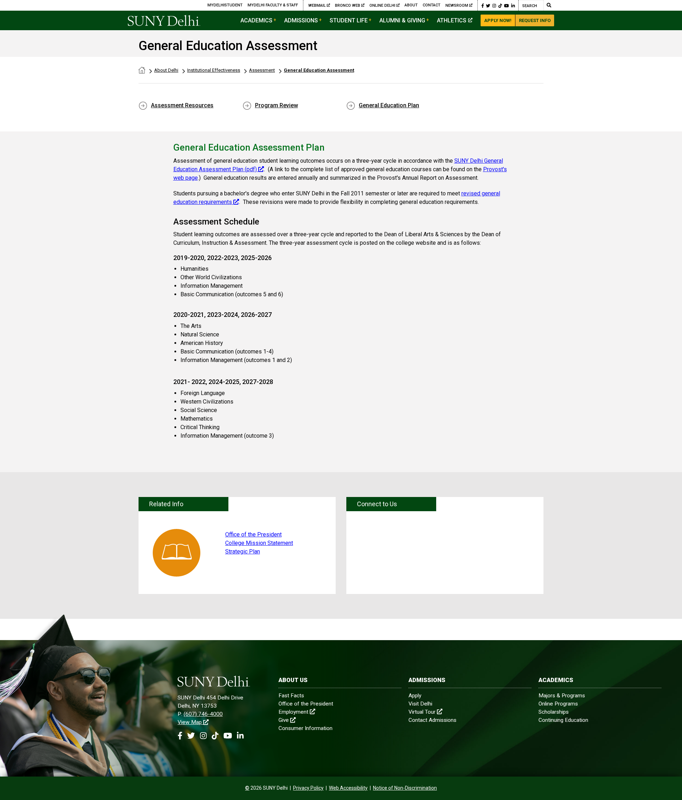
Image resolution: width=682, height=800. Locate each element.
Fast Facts (291, 695)
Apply (414, 695)
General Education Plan (389, 105)
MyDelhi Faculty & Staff (273, 5)
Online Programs (558, 704)
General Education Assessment (319, 70)
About (411, 5)
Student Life (349, 20)
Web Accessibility (348, 788)
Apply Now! (498, 20)
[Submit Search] (548, 5)
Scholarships (553, 712)
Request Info (535, 20)
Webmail (317, 5)
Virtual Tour (421, 712)
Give (283, 720)
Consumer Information (305, 728)
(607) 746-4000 (203, 714)
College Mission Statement (259, 543)
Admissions (301, 20)
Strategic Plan (242, 551)
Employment (293, 712)
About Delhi (166, 70)
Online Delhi (382, 5)
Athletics (451, 20)
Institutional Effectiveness (213, 70)
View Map (190, 722)
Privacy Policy (308, 788)
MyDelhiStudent (225, 5)
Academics (256, 20)
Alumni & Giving (402, 20)
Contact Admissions (432, 720)
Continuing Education (563, 720)
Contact (431, 5)
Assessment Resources (182, 105)
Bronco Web (348, 5)
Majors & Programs (561, 695)
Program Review (276, 105)
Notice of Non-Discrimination (405, 788)
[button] (482, 5)
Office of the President (253, 534)
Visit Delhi (420, 704)
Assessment (262, 70)
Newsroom (456, 5)
